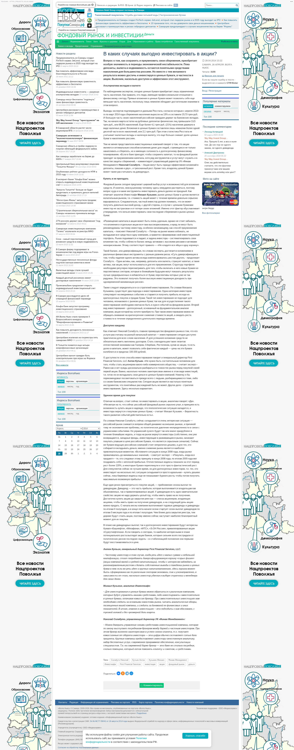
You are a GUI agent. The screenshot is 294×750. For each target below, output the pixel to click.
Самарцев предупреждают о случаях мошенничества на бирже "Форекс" (195, 26)
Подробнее (142, 713)
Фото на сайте (211, 178)
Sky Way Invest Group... (216, 138)
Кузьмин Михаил (156, 660)
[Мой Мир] (131, 673)
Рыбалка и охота (229, 41)
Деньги (149, 34)
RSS (122, 5)
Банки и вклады (65, 46)
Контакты (62, 702)
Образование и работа (143, 41)
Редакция (74, 702)
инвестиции (150, 664)
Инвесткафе (110, 664)
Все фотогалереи (211, 213)
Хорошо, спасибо (195, 735)
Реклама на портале (120, 702)
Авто (95, 41)
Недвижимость (77, 41)
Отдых (122, 41)
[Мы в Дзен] (89, 25)
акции (162, 664)
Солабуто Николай (119, 660)
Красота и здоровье (108, 41)
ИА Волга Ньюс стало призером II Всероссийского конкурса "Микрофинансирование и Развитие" (74, 319)
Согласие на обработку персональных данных (78, 747)
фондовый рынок (176, 664)
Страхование (96, 46)
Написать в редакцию (107, 5)
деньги (191, 664)
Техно (88, 41)
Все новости (62, 365)
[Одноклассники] (123, 673)
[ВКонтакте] (118, 673)
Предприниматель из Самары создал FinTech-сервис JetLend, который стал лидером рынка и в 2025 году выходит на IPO (159, 20)
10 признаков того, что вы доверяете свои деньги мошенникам (183, 23)
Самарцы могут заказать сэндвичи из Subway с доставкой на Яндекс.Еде (132, 10)
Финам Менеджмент (177, 660)
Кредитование (81, 46)
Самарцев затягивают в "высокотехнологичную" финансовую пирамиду (77, 138)
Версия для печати (214, 75)
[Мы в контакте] (89, 10)
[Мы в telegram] (89, 15)
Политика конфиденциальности (169, 702)
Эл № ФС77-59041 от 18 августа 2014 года (108, 721)
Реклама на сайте (164, 5)
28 (59, 453)
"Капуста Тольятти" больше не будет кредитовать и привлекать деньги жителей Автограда (77, 192)
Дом (129, 41)
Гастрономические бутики (173, 15)
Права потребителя (164, 41)
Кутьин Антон (138, 660)
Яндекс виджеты (144, 5)
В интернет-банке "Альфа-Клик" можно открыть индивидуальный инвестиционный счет (77, 182)
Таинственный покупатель (186, 41)
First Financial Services (130, 664)
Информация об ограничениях (95, 702)
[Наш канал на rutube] (89, 20)
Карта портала (145, 702)
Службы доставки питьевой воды (141, 15)
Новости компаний (195, 702)
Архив (130, 5)
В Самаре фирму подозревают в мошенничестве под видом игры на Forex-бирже (77, 252)
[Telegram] (127, 673)
